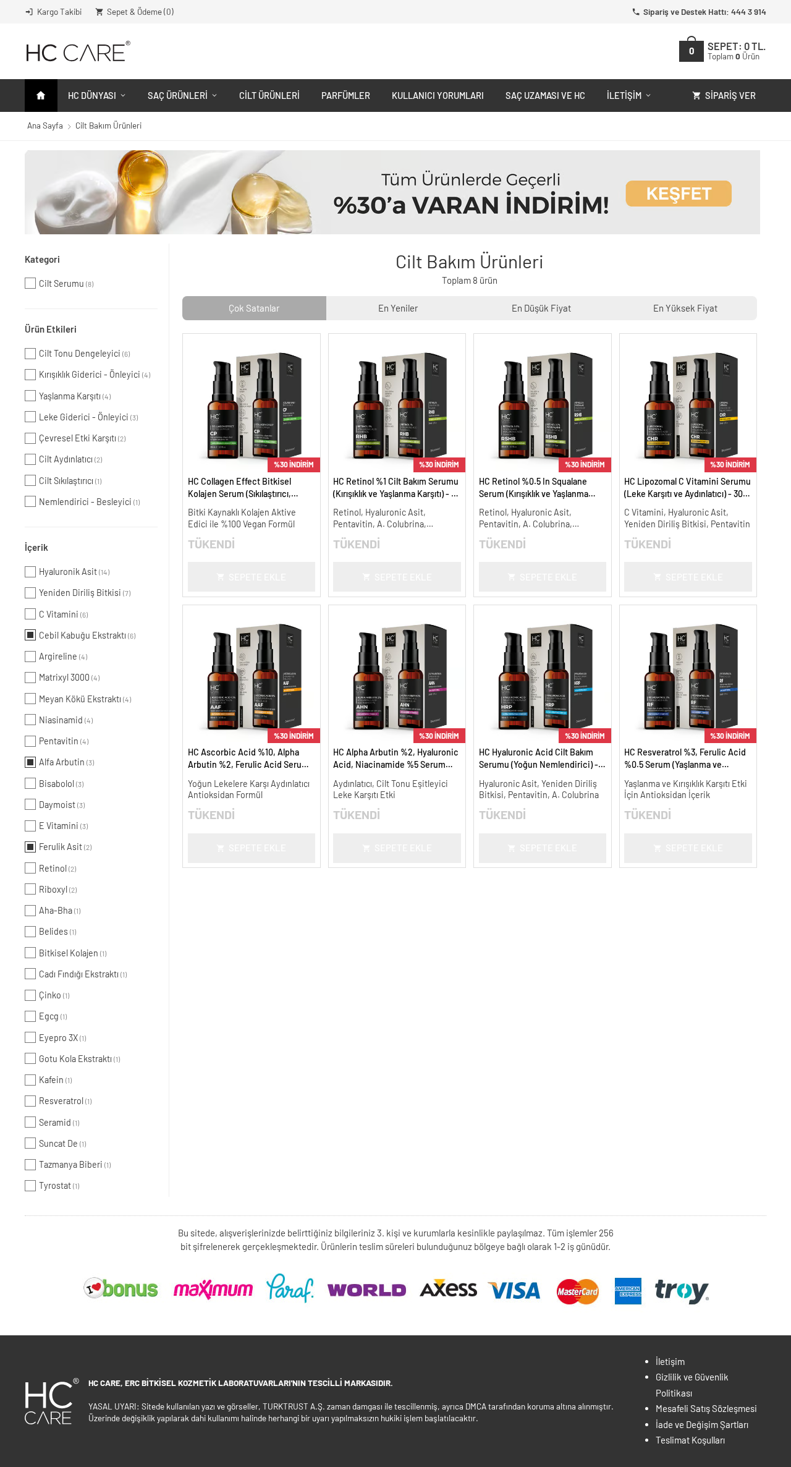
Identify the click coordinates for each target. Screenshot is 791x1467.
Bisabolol (61, 783)
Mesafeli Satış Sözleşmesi (706, 1408)
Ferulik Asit (65, 846)
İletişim (624, 95)
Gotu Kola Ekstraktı (79, 1058)
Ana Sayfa (45, 125)
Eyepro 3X (62, 1037)
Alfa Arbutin (66, 762)
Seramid (59, 1122)
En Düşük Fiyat (541, 307)
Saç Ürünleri (178, 95)
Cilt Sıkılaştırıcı (70, 480)
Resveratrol (65, 1100)
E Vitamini (63, 825)
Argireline (63, 656)
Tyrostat (59, 1185)
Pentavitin (63, 741)
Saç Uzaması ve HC (545, 95)
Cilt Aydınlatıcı (70, 459)
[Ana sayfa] (41, 95)
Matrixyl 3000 (69, 677)
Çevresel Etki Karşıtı (82, 438)
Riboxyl (58, 889)
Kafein (55, 1079)
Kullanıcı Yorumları (438, 95)
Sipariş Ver (730, 95)
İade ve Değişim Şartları (702, 1424)
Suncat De (62, 1143)
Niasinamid (66, 720)
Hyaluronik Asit (74, 571)
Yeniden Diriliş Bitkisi (84, 592)
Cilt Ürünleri (269, 95)
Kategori (42, 259)
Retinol (57, 868)
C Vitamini (63, 614)
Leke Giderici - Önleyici (88, 417)
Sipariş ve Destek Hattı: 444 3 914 (704, 11)
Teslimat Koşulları (690, 1439)
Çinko (54, 995)
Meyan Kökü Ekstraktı (85, 699)
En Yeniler (398, 307)
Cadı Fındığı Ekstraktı (83, 974)
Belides (57, 931)
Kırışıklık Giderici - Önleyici (94, 374)
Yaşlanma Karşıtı (75, 396)
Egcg (53, 1016)
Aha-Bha (59, 910)
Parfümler (345, 95)
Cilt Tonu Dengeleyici (84, 353)
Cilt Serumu (66, 283)
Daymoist (62, 804)
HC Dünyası (92, 95)
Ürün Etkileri (51, 328)
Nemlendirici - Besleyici (89, 501)
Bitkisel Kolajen (72, 953)
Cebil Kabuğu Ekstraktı (87, 635)
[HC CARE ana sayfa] (77, 51)
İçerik (36, 547)
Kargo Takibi (59, 11)
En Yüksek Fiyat (685, 307)
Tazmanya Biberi (75, 1164)
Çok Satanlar (254, 307)
